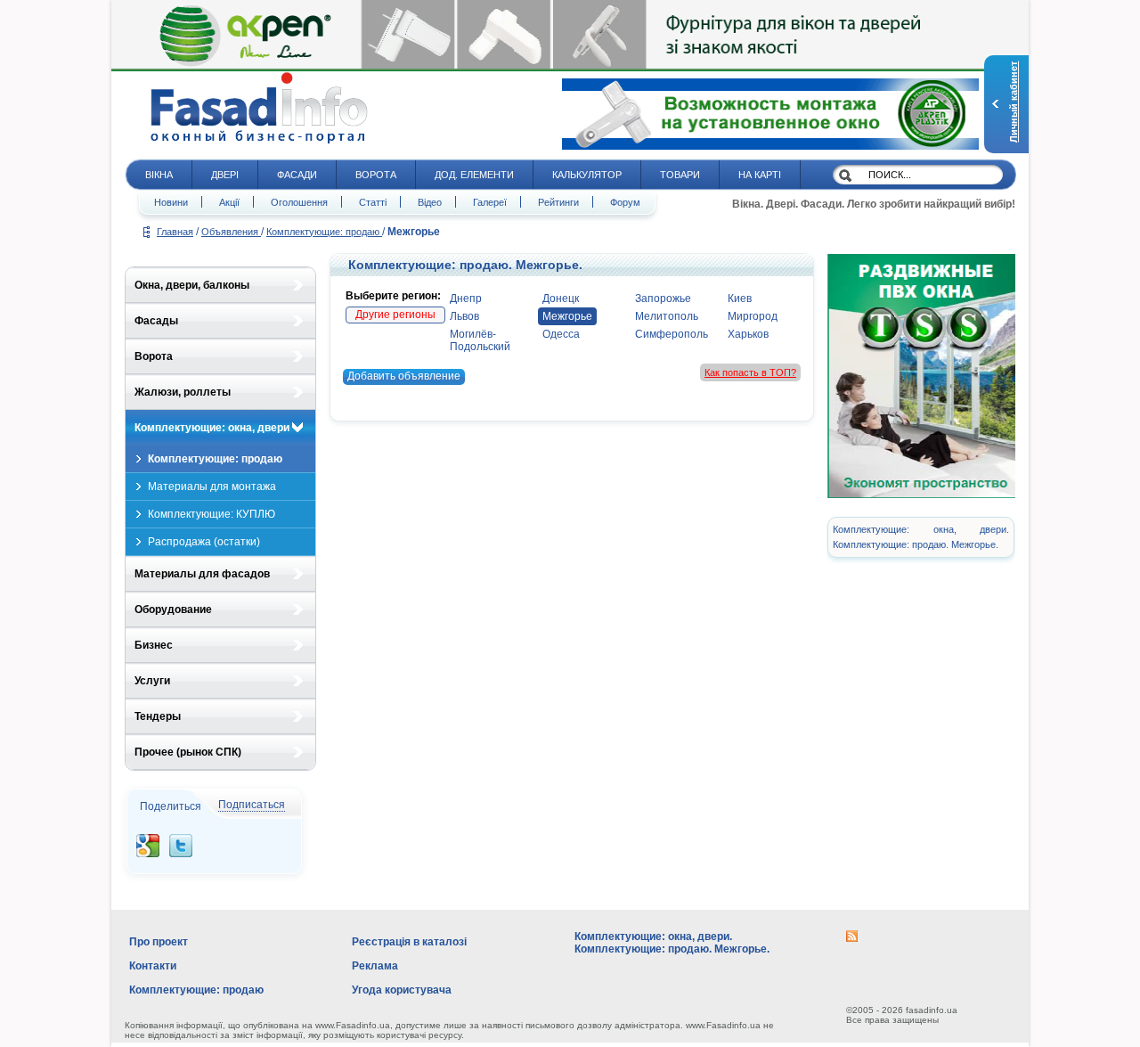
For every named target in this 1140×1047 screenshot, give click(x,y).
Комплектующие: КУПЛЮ (211, 514)
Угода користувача (402, 990)
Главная (175, 231)
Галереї (490, 202)
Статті (373, 202)
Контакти (152, 966)
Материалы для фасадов (202, 574)
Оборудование (173, 609)
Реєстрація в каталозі (409, 942)
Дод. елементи (474, 174)
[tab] (220, 285)
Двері (225, 174)
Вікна (159, 174)
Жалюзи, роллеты (182, 392)
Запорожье (663, 298)
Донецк (560, 298)
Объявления (231, 231)
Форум (625, 202)
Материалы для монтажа (212, 486)
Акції (229, 202)
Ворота (375, 174)
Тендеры (157, 716)
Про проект (158, 942)
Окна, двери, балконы (191, 285)
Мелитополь (666, 316)
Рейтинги (558, 202)
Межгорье (567, 316)
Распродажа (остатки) (204, 542)
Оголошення (299, 202)
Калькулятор (587, 174)
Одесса (561, 334)
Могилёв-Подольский (480, 340)
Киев (740, 298)
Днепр (466, 298)
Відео (430, 202)
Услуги (152, 681)
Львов (464, 316)
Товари (680, 174)
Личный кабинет (1013, 102)
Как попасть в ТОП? (750, 372)
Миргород (753, 316)
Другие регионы (395, 314)
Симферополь (671, 334)
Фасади (297, 174)
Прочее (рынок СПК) (187, 752)
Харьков (748, 334)
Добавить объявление (403, 376)
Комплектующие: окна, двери (211, 427)
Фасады (156, 321)
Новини (171, 202)
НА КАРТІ (759, 174)
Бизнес (153, 645)
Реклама (375, 966)
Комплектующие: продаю (324, 231)
